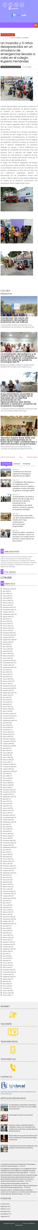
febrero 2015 (7, 861)
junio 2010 (6, 984)
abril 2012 (6, 933)
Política (3, 1209)
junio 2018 (6, 776)
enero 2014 (6, 889)
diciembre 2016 (8, 815)
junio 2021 (6, 700)
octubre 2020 (7, 718)
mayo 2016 (6, 829)
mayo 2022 (6, 674)
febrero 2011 (7, 965)
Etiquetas (26, 464)
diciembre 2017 (8, 790)
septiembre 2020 (8, 720)
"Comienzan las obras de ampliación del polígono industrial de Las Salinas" (21, 474)
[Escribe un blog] (3, 291)
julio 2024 (6, 619)
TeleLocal (4, 1216)
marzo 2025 (7, 600)
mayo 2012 (6, 930)
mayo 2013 (6, 905)
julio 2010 (6, 981)
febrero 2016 (7, 836)
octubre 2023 (7, 637)
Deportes (4, 1206)
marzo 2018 (6, 783)
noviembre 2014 (8, 868)
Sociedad (4, 1214)
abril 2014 (6, 882)
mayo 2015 (6, 854)
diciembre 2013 (8, 891)
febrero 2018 (7, 785)
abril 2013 (6, 907)
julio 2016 (6, 824)
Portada (4, 1211)
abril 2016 (6, 831)
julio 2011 (5, 954)
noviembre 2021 (8, 688)
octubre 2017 (7, 794)
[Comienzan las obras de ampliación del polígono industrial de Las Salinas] (6, 474)
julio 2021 (6, 697)
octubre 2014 (7, 871)
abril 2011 (6, 961)
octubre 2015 (7, 845)
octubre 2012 (7, 921)
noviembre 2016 (8, 817)
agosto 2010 (7, 979)
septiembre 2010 (8, 977)
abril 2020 (6, 730)
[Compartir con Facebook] (7, 291)
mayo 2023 (6, 649)
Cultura (3, 1204)
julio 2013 (6, 901)
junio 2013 (6, 903)
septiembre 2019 (8, 746)
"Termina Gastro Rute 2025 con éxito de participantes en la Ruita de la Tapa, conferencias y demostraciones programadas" (23, 521)
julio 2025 (6, 591)
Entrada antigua (32, 457)
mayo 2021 (6, 702)
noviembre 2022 (8, 663)
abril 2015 (6, 857)
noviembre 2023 (8, 635)
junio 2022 (6, 672)
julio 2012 (6, 926)
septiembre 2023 (8, 640)
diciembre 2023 (8, 633)
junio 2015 (6, 852)
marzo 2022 (7, 679)
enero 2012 (6, 940)
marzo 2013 (6, 910)
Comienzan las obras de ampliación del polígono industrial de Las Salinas (23, 1147)
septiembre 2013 (8, 898)
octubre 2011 (7, 947)
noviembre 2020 (8, 716)
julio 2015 (6, 850)
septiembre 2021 (8, 693)
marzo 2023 (7, 653)
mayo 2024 (6, 624)
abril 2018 (6, 781)
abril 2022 (6, 677)
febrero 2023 (7, 656)
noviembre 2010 (8, 972)
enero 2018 (6, 787)
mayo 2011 (6, 958)
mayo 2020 (6, 727)
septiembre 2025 (8, 589)
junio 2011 (6, 956)
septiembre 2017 (8, 797)
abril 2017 (6, 806)
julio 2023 (6, 644)
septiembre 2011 (8, 949)
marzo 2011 (6, 963)
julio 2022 (6, 670)
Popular (17, 464)
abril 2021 (6, 704)
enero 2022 (6, 684)
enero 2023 (6, 658)
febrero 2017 (7, 810)
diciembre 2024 (8, 607)
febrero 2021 (7, 709)
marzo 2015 (6, 859)
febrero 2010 (7, 993)
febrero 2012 (7, 937)
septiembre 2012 (8, 924)
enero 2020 (6, 737)
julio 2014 (6, 875)
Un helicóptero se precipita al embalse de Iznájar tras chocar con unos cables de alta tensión (22, 1107)
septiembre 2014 (8, 873)
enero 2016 (6, 838)
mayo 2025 (6, 596)
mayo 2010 (6, 986)
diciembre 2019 (8, 739)
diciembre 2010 (8, 970)
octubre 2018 (7, 769)
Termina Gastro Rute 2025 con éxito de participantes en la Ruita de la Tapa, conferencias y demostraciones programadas (19, 1185)
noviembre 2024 (8, 610)
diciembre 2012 (8, 917)
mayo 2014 (6, 880)
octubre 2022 (7, 665)
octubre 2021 (7, 690)
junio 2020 (6, 725)
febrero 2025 (7, 603)
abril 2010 (6, 988)
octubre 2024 (7, 612)
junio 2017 (6, 801)
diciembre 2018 (8, 764)
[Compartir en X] (5, 291)
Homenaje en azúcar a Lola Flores (21, 1115)
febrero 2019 (7, 760)
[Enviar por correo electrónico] (2, 291)
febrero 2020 (7, 734)
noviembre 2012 (8, 919)
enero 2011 (6, 967)
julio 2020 (6, 723)
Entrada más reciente (8, 457)
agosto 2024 (7, 617)
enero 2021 (6, 711)
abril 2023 (6, 651)
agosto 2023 (7, 642)
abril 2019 (6, 755)
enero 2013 (6, 914)
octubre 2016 (7, 820)
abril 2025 (6, 598)
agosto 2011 (6, 951)
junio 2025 (6, 594)
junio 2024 (6, 621)
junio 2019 (6, 750)
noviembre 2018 (8, 767)
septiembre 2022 (8, 667)
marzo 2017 (6, 808)
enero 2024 (7, 630)
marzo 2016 (6, 834)
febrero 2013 (7, 912)
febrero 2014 (7, 887)
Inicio (21, 457)
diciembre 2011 (7, 942)
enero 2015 (6, 864)
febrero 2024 (7, 628)
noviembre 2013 (8, 894)
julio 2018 (6, 774)
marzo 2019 (6, 757)
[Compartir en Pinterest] (9, 291)
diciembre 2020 (8, 714)
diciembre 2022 (8, 660)
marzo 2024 (7, 626)
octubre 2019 (7, 744)
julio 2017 (6, 799)
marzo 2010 (6, 991)
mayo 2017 (6, 804)
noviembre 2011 (8, 944)
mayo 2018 (6, 778)
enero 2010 (6, 995)
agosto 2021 (7, 695)
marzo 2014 (6, 884)
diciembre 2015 (8, 840)
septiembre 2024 (8, 614)
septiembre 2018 (8, 771)
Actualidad (6, 464)
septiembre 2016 (8, 822)
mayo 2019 (6, 753)
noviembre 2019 (8, 741)
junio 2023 (6, 647)
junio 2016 (6, 827)
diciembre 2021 (8, 686)
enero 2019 (6, 762)
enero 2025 (6, 605)
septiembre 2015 (8, 847)
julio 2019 (6, 748)
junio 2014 (6, 877)
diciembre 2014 (8, 866)
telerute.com (18, 1223)
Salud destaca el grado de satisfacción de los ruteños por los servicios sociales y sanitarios (23, 1138)
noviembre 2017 (8, 792)
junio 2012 (6, 928)
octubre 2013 (7, 896)
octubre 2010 (7, 974)
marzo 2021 (6, 707)
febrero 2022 (7, 681)
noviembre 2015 (8, 843)
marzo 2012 (6, 935)
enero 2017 (6, 813)
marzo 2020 (7, 732)
